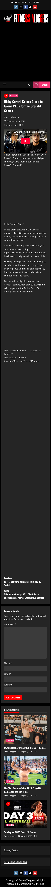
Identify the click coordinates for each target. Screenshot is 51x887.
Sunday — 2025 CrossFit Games (20, 832)
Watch (44, 84)
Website (8, 684)
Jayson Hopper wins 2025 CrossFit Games (25, 748)
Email (7, 673)
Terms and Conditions (15, 861)
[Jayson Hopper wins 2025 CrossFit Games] (25, 729)
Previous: (22, 582)
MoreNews (24, 883)
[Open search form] (29, 85)
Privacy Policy (11, 850)
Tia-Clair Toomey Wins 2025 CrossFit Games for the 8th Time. (22, 790)
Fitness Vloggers (11, 117)
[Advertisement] (25, 52)
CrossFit (13, 96)
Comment (10, 624)
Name (8, 663)
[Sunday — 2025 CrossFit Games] (25, 814)
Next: (24, 594)
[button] (4, 85)
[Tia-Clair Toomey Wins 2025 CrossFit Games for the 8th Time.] (25, 770)
